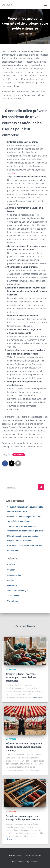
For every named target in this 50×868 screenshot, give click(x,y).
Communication (14, 575)
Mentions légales (33, 855)
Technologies (13, 596)
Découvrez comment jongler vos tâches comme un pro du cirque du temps (24, 747)
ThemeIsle (34, 861)
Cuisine (10, 580)
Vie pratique (18, 454)
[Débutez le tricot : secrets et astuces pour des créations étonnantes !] (25, 651)
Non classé (12, 585)
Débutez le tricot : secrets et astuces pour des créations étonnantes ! (21, 677)
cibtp (13, 173)
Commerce (12, 570)
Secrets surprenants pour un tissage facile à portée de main (23, 817)
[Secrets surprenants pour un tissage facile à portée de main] (25, 793)
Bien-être (11, 565)
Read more (37, 697)
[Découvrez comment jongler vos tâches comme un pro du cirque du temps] (25, 720)
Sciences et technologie (17, 590)
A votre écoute (15, 855)
